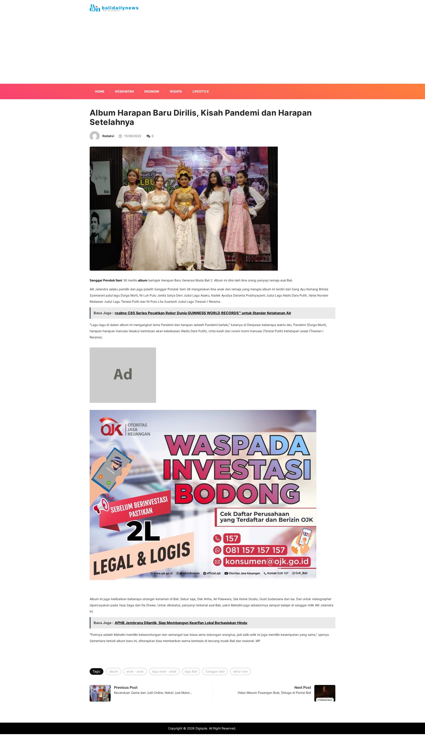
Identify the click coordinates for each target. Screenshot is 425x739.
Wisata (176, 91)
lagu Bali (191, 671)
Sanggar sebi (215, 671)
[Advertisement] (212, 55)
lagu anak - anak (164, 671)
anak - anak (135, 671)
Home (99, 91)
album (113, 671)
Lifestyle (201, 91)
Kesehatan (124, 91)
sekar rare (240, 671)
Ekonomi (151, 91)
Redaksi (108, 136)
